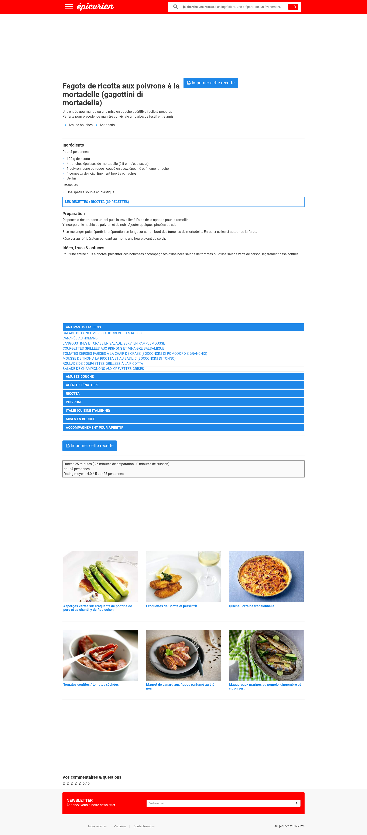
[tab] (183, 327)
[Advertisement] (183, 44)
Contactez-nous (144, 826)
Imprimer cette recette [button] (213, 82)
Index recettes (97, 826)
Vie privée (120, 826)
